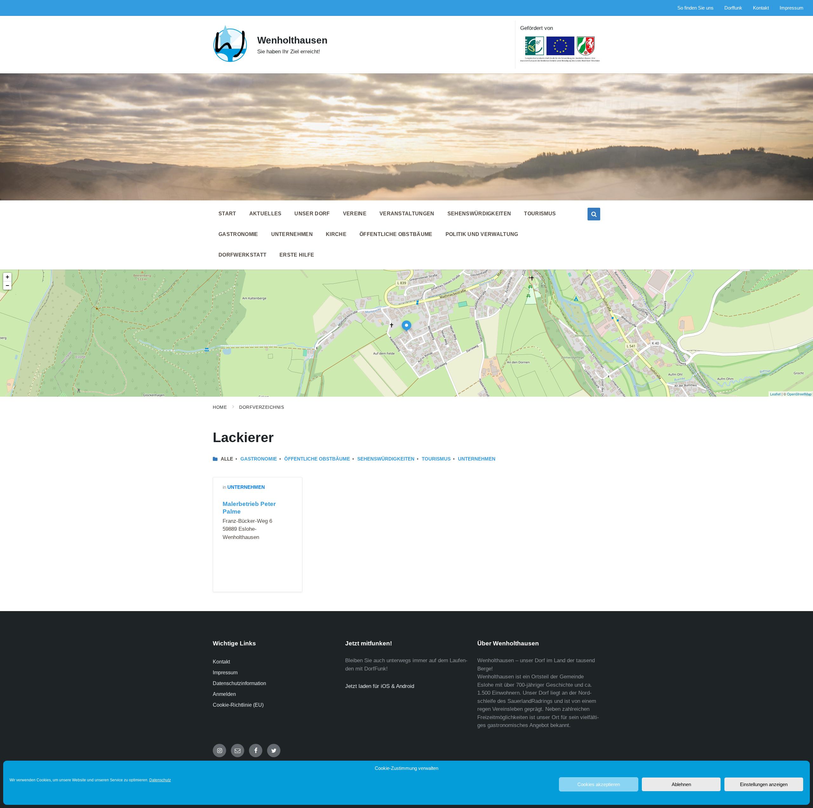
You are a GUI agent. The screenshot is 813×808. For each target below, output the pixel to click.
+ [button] (7, 276)
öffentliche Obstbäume (317, 458)
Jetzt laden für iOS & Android (379, 686)
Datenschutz (160, 780)
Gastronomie (258, 458)
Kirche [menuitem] (336, 234)
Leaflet (775, 393)
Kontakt (221, 661)
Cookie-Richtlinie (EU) (238, 705)
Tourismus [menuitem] (540, 213)
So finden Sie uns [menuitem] (695, 7)
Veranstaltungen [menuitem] (407, 213)
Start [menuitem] (227, 213)
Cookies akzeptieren (598, 784)
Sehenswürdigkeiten (385, 458)
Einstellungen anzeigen (764, 784)
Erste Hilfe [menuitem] (296, 255)
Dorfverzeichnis (261, 407)
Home (220, 407)
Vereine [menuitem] (354, 213)
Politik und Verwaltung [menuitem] (482, 234)
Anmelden (224, 694)
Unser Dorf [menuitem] (312, 213)
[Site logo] (230, 61)
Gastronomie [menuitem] (238, 234)
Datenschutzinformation (239, 683)
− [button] (7, 285)
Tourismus (436, 458)
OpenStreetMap (799, 393)
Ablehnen (681, 784)
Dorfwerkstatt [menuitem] (242, 255)
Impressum (225, 672)
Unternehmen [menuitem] (292, 234)
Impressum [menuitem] (791, 7)
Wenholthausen (292, 40)
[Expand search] (594, 214)
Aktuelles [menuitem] (265, 213)
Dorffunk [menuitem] (733, 7)
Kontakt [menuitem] (761, 7)
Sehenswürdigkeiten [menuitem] (479, 213)
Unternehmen (476, 458)
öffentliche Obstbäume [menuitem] (396, 234)
